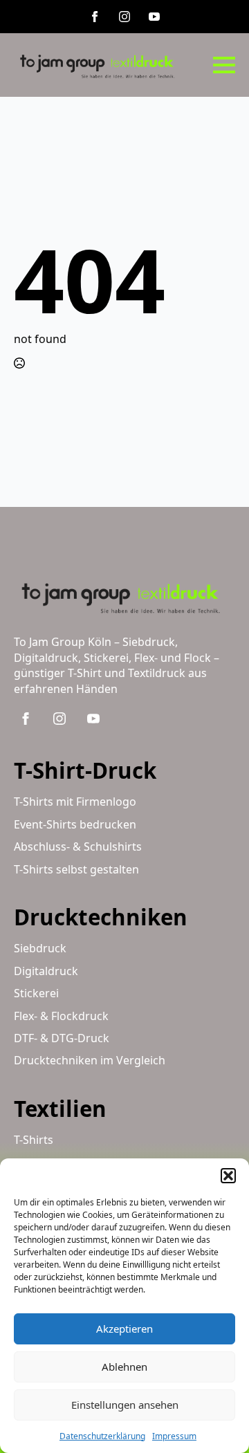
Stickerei (36, 993)
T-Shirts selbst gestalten (76, 869)
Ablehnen (124, 1366)
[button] (228, 1176)
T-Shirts (33, 1139)
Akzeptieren (124, 1328)
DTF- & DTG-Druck (61, 1038)
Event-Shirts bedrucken (75, 824)
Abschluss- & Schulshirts (78, 846)
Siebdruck (40, 948)
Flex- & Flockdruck (61, 1016)
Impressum (174, 1436)
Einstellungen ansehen (124, 1405)
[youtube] (154, 16)
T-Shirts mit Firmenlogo (75, 801)
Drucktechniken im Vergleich (89, 1060)
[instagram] (124, 16)
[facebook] (94, 16)
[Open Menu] (224, 65)
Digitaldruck (46, 971)
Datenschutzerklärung (102, 1436)
